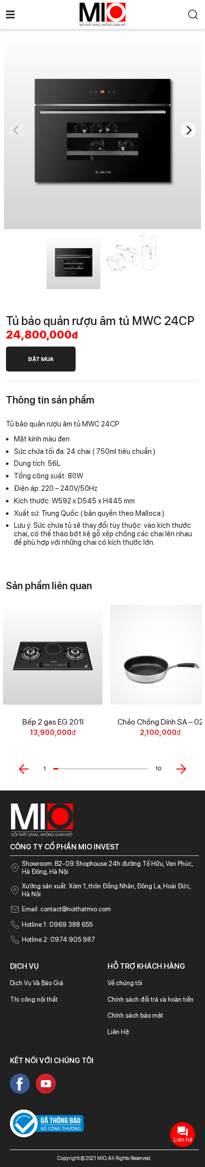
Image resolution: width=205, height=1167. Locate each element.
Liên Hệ (118, 1032)
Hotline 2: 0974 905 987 (58, 939)
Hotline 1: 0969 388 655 (57, 924)
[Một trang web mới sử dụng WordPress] (102, 13)
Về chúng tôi (124, 983)
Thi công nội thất (34, 999)
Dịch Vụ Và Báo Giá (36, 983)
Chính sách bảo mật (135, 1015)
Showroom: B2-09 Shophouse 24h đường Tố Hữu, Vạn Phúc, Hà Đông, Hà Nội (107, 867)
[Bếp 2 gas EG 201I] (52, 655)
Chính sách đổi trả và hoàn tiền (150, 999)
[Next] (188, 130)
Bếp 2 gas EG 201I (53, 722)
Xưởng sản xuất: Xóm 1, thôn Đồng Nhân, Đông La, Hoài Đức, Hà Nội (106, 890)
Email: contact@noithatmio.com (66, 909)
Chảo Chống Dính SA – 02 (160, 722)
